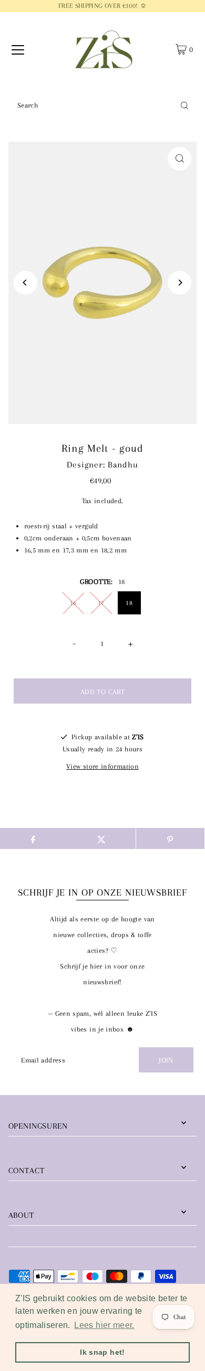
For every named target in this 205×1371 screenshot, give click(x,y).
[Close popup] (189, 1131)
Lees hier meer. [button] (104, 1325)
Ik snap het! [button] (102, 1352)
